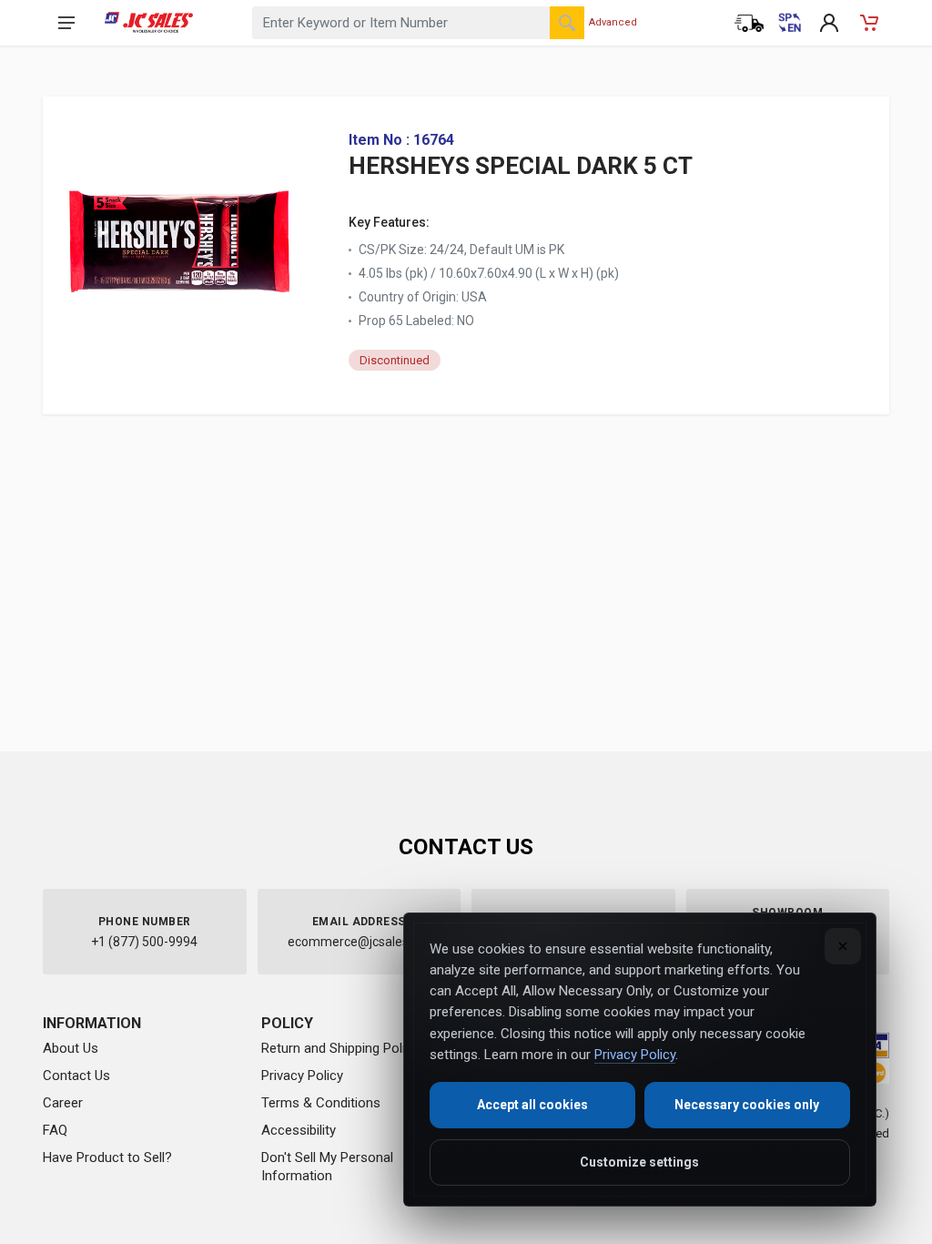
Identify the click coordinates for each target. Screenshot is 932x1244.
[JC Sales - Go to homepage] (149, 23)
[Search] (567, 22)
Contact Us (76, 1075)
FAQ (55, 1130)
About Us (70, 1048)
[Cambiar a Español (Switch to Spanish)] (789, 23)
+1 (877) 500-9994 (144, 941)
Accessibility (298, 1130)
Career (63, 1103)
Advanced (613, 22)
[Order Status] (749, 23)
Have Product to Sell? (107, 1157)
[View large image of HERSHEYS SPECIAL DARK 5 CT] (179, 235)
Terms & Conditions (320, 1103)
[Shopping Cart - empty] (869, 23)
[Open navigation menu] (66, 23)
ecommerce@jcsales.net (359, 941)
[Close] (843, 946)
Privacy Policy (302, 1075)
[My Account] (829, 23)
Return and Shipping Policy (340, 1048)
